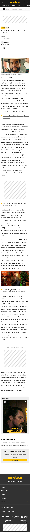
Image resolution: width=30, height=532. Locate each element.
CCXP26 (8, 5)
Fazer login (15, 460)
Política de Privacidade (7, 511)
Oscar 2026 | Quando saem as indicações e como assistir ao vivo (14, 291)
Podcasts (14, 5)
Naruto (3, 5)
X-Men (19, 5)
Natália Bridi (7, 42)
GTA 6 (24, 5)
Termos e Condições (7, 507)
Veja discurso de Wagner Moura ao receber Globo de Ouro (14, 204)
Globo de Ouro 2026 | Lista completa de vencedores (16, 117)
